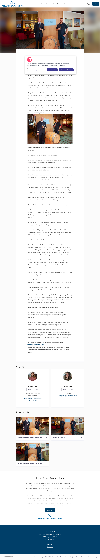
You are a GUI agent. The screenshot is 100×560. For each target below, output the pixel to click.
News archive (44, 4)
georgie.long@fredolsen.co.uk (68, 396)
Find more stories (86, 557)
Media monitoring (37, 557)
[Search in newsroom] (88, 3)
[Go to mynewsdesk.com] (8, 557)
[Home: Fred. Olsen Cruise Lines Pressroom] (12, 4)
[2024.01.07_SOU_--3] (67, 426)
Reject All (52, 70)
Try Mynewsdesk (62, 557)
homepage (50, 544)
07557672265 (32, 401)
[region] (50, 65)
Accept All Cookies (66, 70)
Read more (50, 510)
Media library (57, 4)
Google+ (50, 547)
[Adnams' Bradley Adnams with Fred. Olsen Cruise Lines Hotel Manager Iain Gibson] (32, 452)
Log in (96, 557)
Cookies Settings (32, 69)
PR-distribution (50, 557)
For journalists (74, 557)
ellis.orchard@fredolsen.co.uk (32, 398)
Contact (66, 4)
